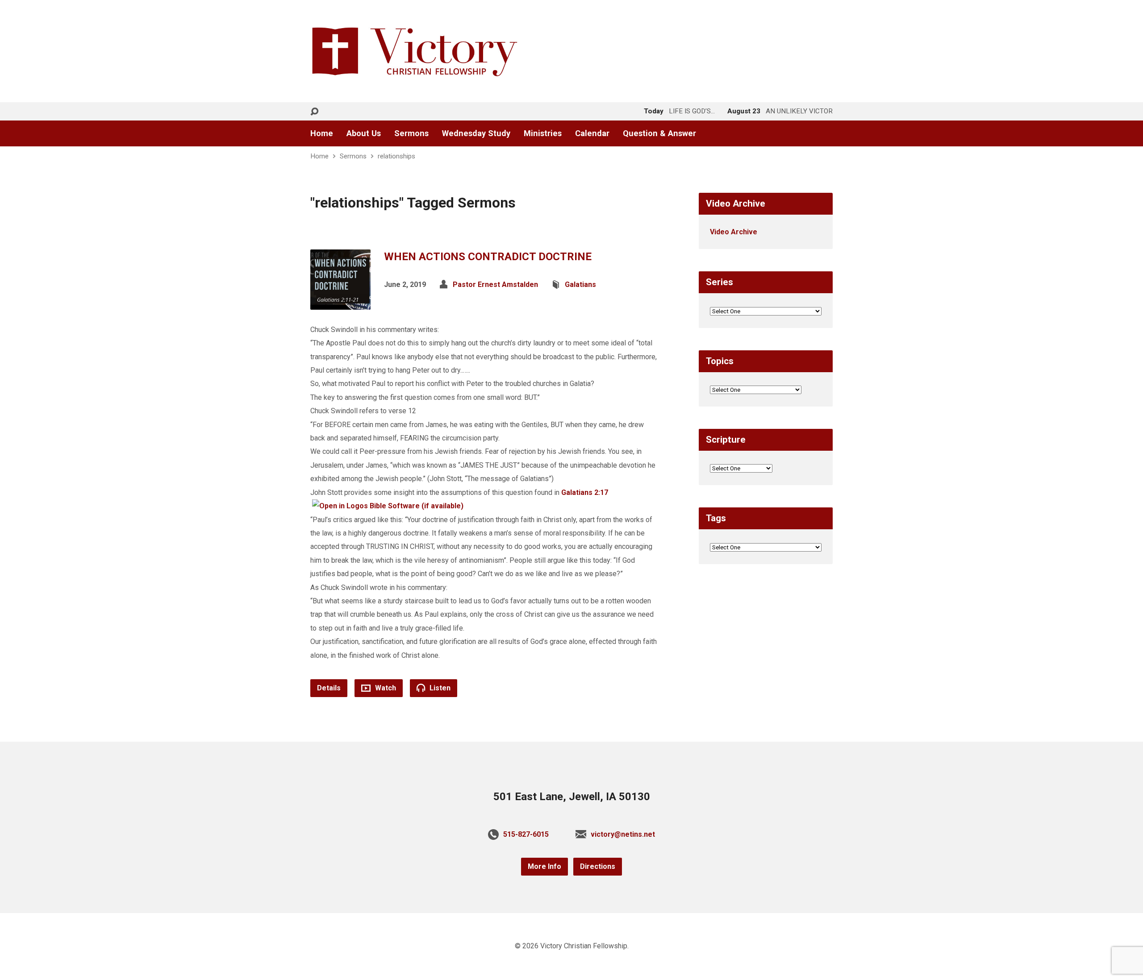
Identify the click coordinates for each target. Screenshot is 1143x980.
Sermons (411, 133)
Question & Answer (659, 133)
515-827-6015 (526, 834)
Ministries (543, 133)
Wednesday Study (476, 133)
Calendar (592, 133)
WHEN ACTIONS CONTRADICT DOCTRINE (488, 256)
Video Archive (733, 232)
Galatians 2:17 (584, 492)
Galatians (580, 284)
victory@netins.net (623, 834)
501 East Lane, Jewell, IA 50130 (571, 796)
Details (329, 688)
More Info (544, 866)
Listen (439, 688)
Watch (384, 688)
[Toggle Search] (314, 111)
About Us (363, 133)
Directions (597, 866)
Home (321, 133)
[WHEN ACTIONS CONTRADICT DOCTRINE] (340, 302)
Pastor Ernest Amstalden (495, 284)
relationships (396, 156)
